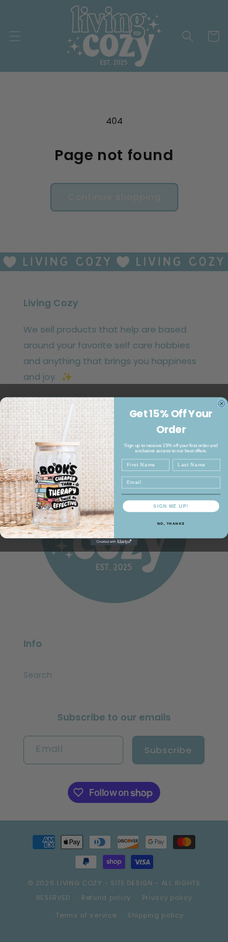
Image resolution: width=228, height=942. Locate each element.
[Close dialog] (221, 403)
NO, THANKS (171, 523)
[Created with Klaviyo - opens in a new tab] (114, 541)
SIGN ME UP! (171, 505)
